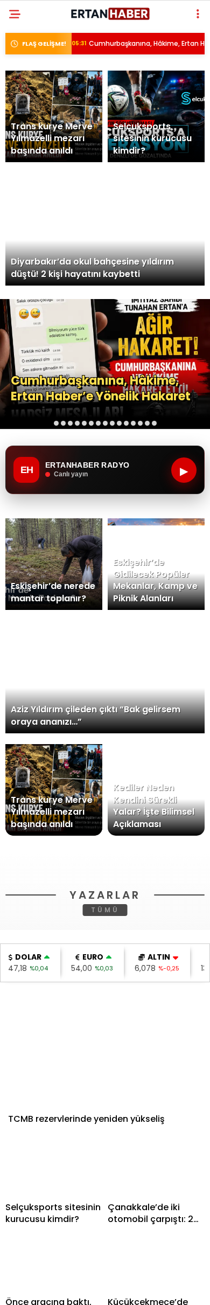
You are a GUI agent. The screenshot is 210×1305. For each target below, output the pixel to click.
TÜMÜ (105, 1062)
